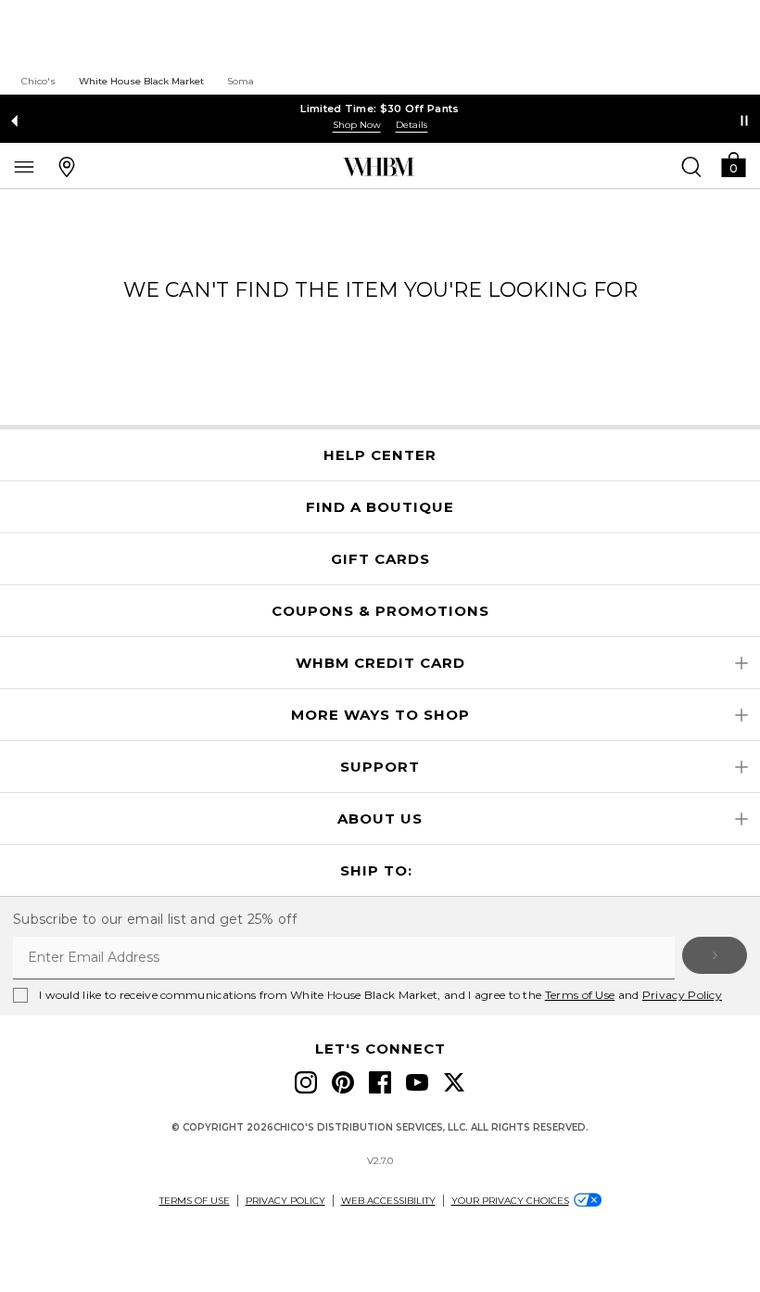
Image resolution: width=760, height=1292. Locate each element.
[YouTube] (417, 1082)
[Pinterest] (343, 1082)
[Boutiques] (67, 166)
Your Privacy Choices (510, 1201)
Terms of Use (580, 995)
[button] (733, 163)
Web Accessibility (388, 1201)
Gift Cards (380, 559)
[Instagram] (306, 1082)
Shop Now (357, 125)
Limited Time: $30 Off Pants (379, 108)
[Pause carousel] (744, 120)
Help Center (380, 455)
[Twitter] (454, 1082)
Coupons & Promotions (380, 611)
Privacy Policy (682, 995)
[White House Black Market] (378, 167)
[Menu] (24, 166)
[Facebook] (380, 1082)
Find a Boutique (380, 507)
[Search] (691, 166)
